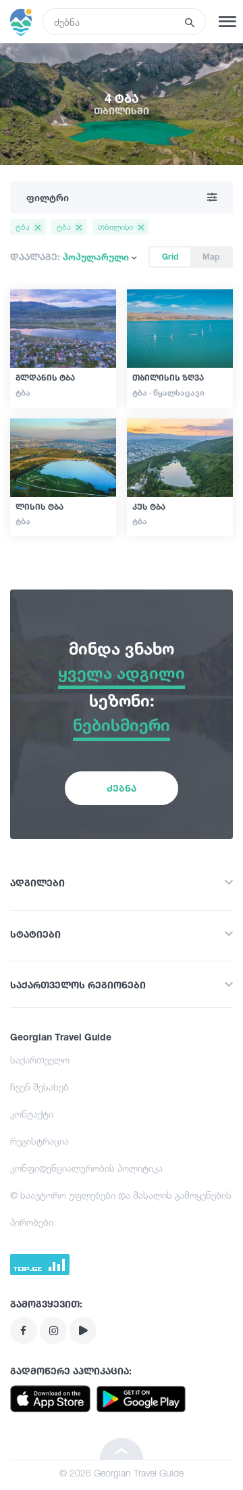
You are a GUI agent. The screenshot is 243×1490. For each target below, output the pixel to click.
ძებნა (121, 788)
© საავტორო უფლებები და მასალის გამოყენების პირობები (121, 1208)
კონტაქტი (31, 1114)
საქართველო (40, 1059)
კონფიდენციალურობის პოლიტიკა (86, 1168)
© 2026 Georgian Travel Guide (121, 1473)
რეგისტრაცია (39, 1141)
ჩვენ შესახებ (39, 1086)
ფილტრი (47, 197)
